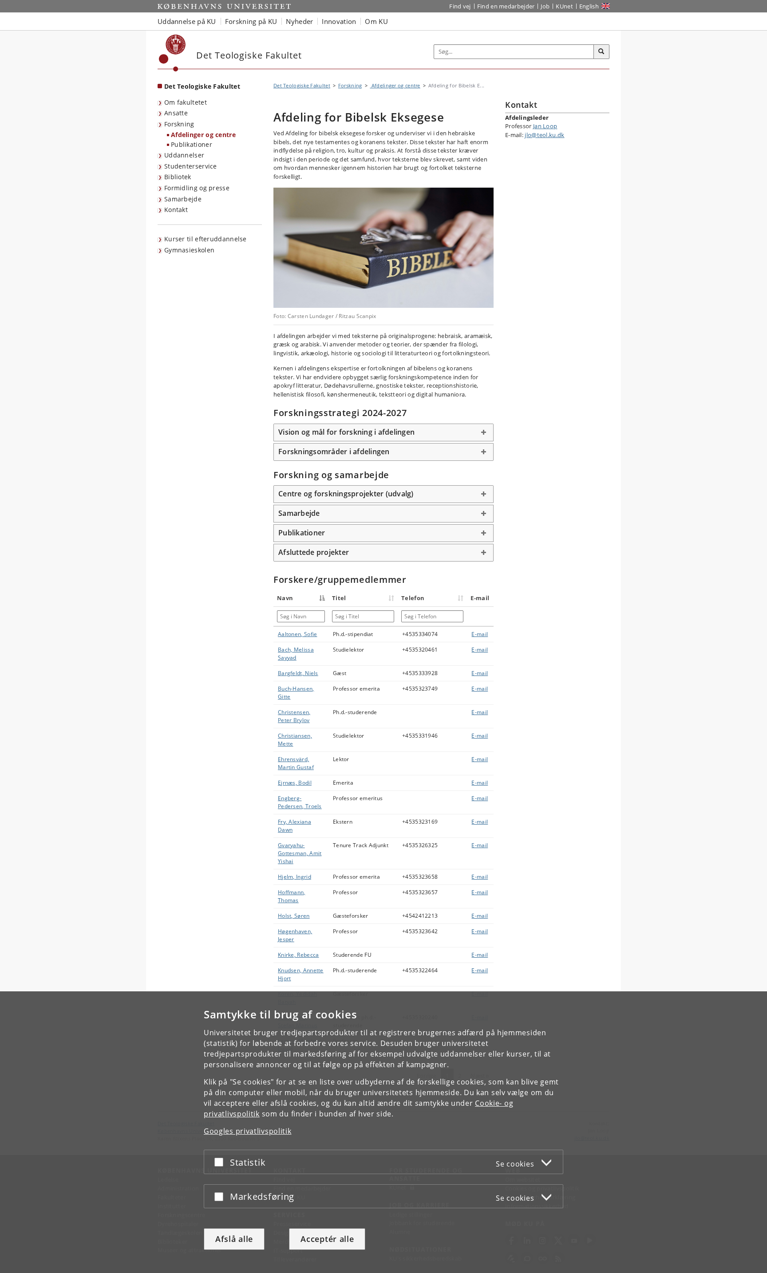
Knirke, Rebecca (298, 955)
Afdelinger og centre (203, 134)
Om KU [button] (376, 21)
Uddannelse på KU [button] (187, 21)
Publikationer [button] (301, 533)
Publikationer (191, 144)
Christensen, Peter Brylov (294, 716)
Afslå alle (234, 1239)
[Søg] (601, 51)
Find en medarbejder (506, 6)
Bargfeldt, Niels (298, 673)
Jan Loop (545, 126)
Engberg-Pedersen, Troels (300, 802)
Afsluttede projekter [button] (313, 552)
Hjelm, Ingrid (294, 876)
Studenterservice (190, 166)
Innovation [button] (339, 21)
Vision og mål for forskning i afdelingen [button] (346, 432)
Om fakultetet (185, 102)
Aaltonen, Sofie (297, 634)
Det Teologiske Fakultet (202, 86)
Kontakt (176, 209)
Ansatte (176, 113)
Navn (285, 598)
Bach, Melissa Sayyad (296, 653)
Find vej (459, 6)
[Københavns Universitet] (172, 53)
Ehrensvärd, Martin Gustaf (296, 763)
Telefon (412, 598)
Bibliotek (177, 177)
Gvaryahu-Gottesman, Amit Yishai (300, 853)
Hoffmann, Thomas (291, 896)
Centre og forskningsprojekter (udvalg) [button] (346, 494)
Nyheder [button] (299, 21)
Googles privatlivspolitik (248, 1131)
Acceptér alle (327, 1239)
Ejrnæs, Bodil (295, 782)
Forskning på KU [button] (251, 21)
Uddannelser (184, 155)
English (589, 6)
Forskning (179, 124)
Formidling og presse (196, 188)
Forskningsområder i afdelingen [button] (334, 451)
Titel (339, 598)
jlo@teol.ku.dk (544, 135)
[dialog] (383, 1132)
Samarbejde (183, 199)
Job (545, 6)
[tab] (383, 432)
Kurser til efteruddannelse (205, 239)
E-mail (479, 634)
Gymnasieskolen (189, 250)
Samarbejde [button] (299, 513)
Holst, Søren (294, 915)
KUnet (564, 6)
